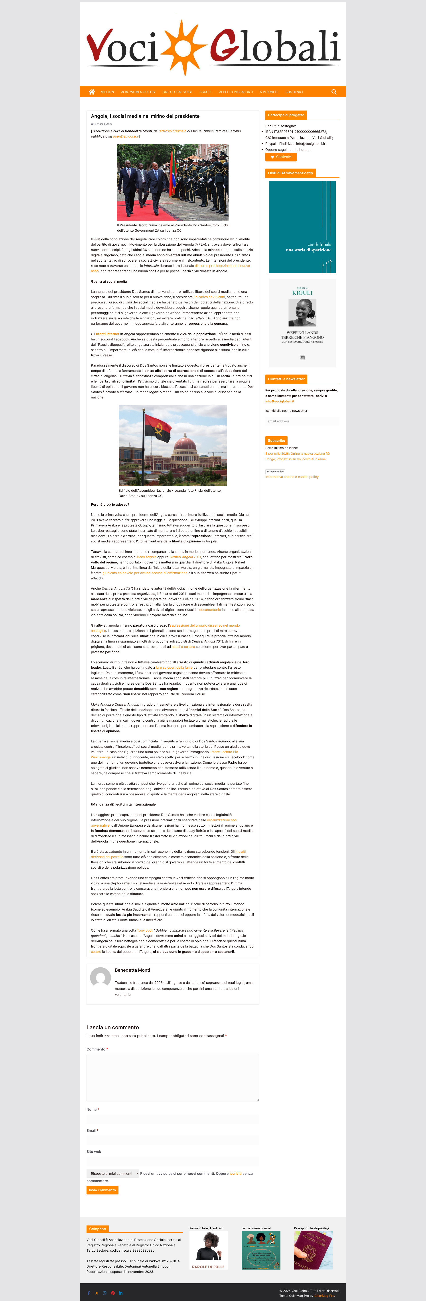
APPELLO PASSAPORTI (236, 92)
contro (96, 952)
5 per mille (269, 92)
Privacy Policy (275, 471)
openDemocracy (126, 136)
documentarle (210, 610)
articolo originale (173, 131)
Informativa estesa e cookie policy (292, 477)
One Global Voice (178, 92)
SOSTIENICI (294, 92)
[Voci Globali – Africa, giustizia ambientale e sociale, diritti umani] (213, 15)
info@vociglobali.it (279, 401)
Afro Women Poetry (138, 92)
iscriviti (235, 1173)
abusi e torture (183, 647)
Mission (107, 92)
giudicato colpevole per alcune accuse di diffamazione (145, 573)
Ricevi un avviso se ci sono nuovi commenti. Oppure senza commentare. (170, 1177)
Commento (97, 1049)
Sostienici (284, 157)
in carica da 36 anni (210, 297)
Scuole (206, 92)
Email (93, 1130)
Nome (93, 1109)
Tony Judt (144, 930)
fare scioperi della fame (174, 667)
